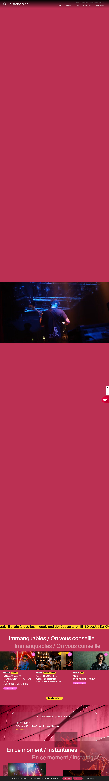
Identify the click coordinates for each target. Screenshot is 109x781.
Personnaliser (90, 778)
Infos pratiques (99, 5)
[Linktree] (107, 387)
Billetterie (68, 5)
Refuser (78, 778)
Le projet (76, 2)
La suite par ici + (54, 698)
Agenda (60, 5)
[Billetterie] (107, 390)
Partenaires (84, 2)
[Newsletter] (107, 393)
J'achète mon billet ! (10, 688)
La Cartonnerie (18, 4)
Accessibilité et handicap (97, 2)
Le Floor (77, 5)
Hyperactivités (87, 5)
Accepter (67, 778)
